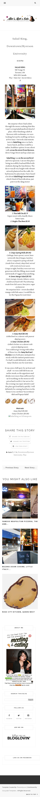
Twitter (18, 718)
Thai (24, 455)
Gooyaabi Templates (9, 791)
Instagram (28, 718)
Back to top (31, 794)
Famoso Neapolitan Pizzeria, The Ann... (20, 522)
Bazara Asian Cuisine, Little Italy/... (17, 568)
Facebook (9, 718)
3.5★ (15, 452)
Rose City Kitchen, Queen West (18, 612)
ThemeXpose (21, 787)
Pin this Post (21, 446)
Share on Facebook (21, 436)
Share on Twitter (21, 441)
